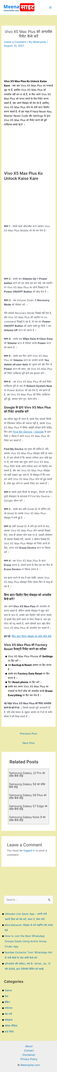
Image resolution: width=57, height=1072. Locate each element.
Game (8, 990)
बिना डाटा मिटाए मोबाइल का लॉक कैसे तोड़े (31, 636)
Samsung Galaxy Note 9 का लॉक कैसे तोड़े (27, 818)
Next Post (28, 743)
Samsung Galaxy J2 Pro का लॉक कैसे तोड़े (27, 774)
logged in (29, 850)
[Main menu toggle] (50, 7)
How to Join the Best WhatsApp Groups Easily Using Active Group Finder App (26, 941)
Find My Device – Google (28, 431)
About (29, 1046)
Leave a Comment (15, 41)
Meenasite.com (30, 1065)
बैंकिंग (7, 1002)
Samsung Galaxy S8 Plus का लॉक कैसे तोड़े (27, 796)
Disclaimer (28, 1054)
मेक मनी (8, 1013)
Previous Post (28, 733)
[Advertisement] (28, 64)
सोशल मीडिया (11, 1025)
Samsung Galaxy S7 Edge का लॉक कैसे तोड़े (28, 807)
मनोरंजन (8, 1008)
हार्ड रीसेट (9, 1031)
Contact (29, 1050)
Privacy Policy (28, 1059)
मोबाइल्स (9, 1019)
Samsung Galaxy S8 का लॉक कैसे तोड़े (27, 785)
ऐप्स (6, 996)
